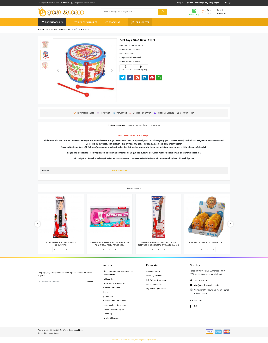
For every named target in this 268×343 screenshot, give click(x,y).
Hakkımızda (108, 279)
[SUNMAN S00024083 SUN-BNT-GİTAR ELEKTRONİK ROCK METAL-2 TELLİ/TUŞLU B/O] (158, 217)
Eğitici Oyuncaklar (154, 284)
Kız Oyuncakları (153, 271)
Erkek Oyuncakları (154, 275)
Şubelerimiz (108, 296)
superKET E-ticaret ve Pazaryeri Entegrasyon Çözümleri (134, 340)
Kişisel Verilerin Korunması (114, 305)
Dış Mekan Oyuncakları (156, 288)
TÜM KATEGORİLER (54, 22)
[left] (37, 224)
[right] (230, 224)
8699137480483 (119, 170)
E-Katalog (107, 313)
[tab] (116, 125)
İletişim (180, 2)
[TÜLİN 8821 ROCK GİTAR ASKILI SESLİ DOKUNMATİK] (60, 217)
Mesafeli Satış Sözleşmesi (114, 300)
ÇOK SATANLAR (112, 22)
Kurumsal (108, 265)
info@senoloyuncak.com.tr (206, 285)
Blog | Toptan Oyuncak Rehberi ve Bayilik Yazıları (118, 273)
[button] (58, 70)
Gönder (90, 281)
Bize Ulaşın (195, 265)
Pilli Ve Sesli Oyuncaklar (156, 280)
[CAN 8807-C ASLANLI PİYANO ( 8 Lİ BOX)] (207, 217)
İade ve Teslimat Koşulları (114, 309)
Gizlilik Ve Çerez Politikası (114, 283)
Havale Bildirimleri (111, 318)
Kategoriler (152, 265)
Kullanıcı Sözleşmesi (111, 288)
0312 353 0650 (200, 280)
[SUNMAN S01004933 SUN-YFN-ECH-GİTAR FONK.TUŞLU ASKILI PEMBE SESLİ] (109, 217)
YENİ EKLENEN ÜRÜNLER (85, 22)
